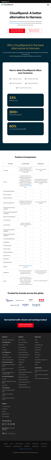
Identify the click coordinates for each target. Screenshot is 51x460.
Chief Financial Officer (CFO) (7, 394)
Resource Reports (22, 342)
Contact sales (35, 446)
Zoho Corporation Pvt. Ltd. (23, 452)
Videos (36, 364)
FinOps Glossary (39, 344)
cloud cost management (15, 23)
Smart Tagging (22, 369)
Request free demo (34, 30)
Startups (4, 379)
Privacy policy (44, 443)
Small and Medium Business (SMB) (9, 382)
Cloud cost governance (24, 382)
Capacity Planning (6, 357)
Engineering (5, 344)
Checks (20, 364)
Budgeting (21, 362)
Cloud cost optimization (8, 340)
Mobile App (38, 362)
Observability (5, 354)
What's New (38, 349)
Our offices (43, 446)
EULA (11, 443)
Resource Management (8, 359)
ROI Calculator (5, 416)
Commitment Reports (23, 354)
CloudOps (4, 349)
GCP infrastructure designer (42, 378)
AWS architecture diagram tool (41, 371)
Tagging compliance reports (25, 372)
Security (28, 443)
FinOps (4, 347)
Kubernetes (21, 344)
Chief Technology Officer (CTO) (8, 398)
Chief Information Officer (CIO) (8, 391)
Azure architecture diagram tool (42, 375)
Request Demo (5, 414)
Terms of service (19, 443)
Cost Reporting (22, 347)
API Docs (37, 357)
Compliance (35, 443)
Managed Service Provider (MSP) (8, 365)
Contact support (6, 406)
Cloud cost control (23, 379)
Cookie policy (8, 446)
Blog (36, 340)
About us (6, 443)
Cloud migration (22, 384)
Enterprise (4, 385)
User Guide (37, 354)
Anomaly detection (23, 357)
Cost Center (21, 367)
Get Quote (4, 409)
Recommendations (23, 352)
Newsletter (26, 446)
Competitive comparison (41, 359)
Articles (37, 342)
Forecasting (21, 359)
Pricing (4, 411)
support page (27, 265)
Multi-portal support (23, 377)
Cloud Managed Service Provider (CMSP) (8, 373)
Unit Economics (22, 349)
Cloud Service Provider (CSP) (7, 369)
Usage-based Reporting (24, 387)
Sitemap (37, 352)
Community (38, 347)
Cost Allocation (22, 374)
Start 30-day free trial (17, 30)
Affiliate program (18, 446)
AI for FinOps (21, 340)
